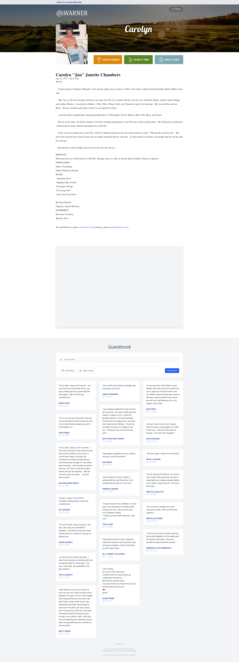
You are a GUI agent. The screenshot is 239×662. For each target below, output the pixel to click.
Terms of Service (126, 651)
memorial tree (86, 227)
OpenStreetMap (122, 655)
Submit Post (172, 370)
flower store (123, 227)
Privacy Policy (112, 651)
